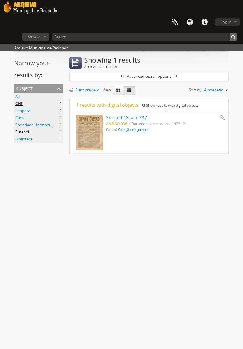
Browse (33, 36)
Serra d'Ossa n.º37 (126, 117)
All (17, 96)
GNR (19, 103)
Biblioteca (24, 139)
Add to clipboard (223, 118)
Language (189, 22)
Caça (19, 117)
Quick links (204, 22)
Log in (225, 22)
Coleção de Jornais (133, 129)
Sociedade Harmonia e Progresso (44, 124)
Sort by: (195, 90)
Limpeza (22, 110)
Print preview (86, 90)
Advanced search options (149, 76)
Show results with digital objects (172, 105)
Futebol (22, 132)
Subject (24, 88)
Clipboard (174, 22)
